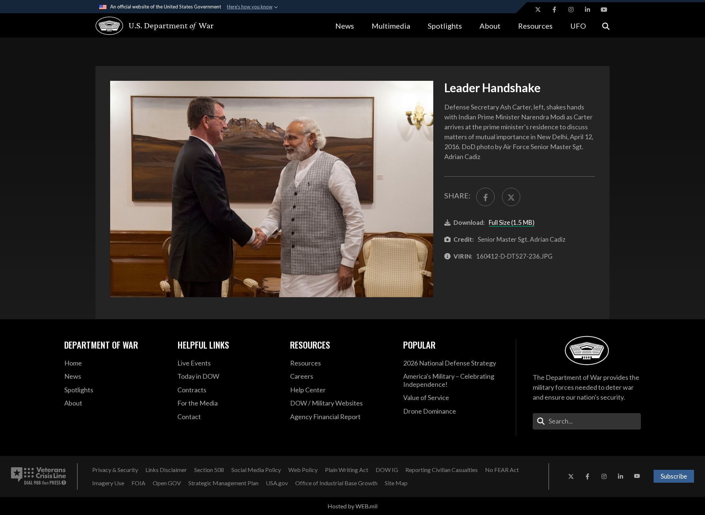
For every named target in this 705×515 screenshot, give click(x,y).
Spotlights (445, 25)
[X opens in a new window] (537, 9)
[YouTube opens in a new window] (604, 9)
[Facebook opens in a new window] (554, 9)
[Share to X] (511, 197)
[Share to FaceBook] (485, 197)
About (490, 25)
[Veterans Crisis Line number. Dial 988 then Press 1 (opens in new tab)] (38, 476)
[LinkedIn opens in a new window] (587, 9)
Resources (535, 25)
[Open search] (606, 25)
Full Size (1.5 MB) (512, 222)
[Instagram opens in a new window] (570, 9)
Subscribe (674, 476)
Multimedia (391, 25)
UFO (578, 25)
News (344, 25)
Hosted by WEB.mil (352, 506)
